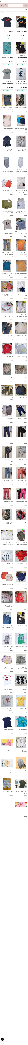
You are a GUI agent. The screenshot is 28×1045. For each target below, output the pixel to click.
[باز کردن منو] (26, 5)
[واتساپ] (2, 1042)
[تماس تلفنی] (2, 1039)
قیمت (9, 12)
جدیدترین (22, 12)
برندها (15, 12)
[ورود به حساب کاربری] (5, 5)
